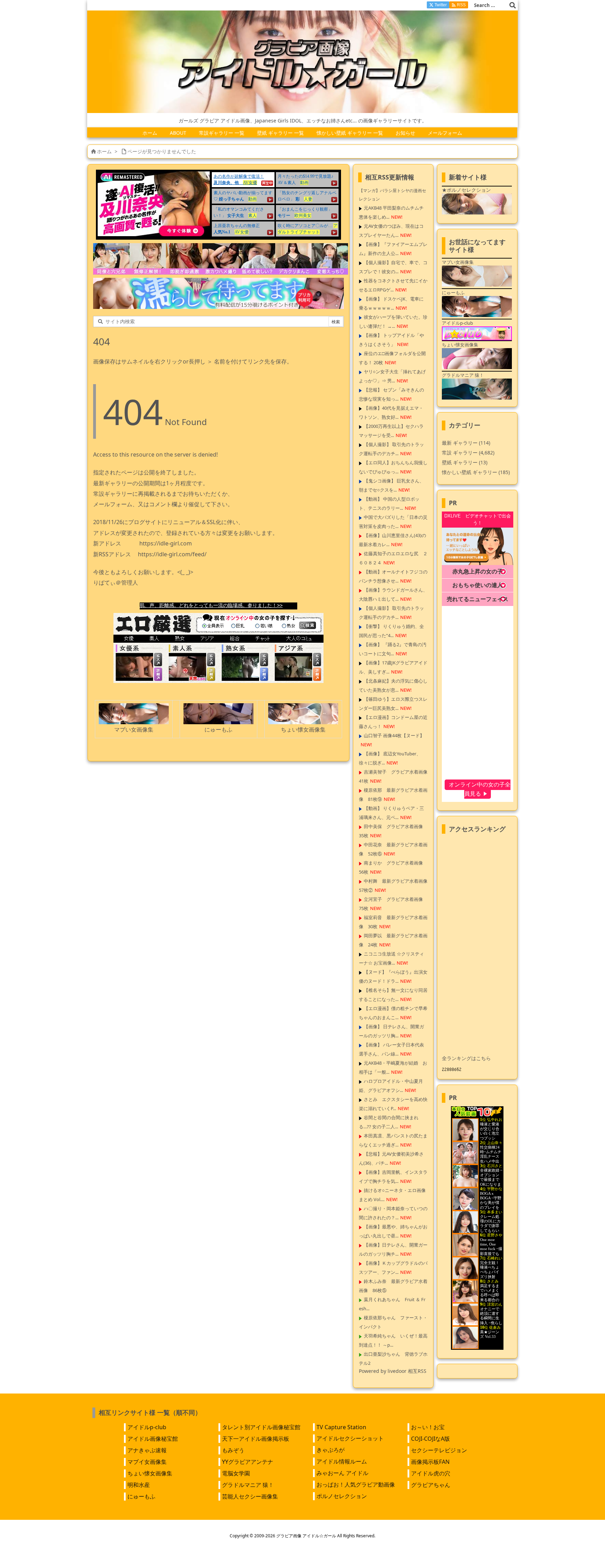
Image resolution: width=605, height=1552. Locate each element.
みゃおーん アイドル (342, 1473)
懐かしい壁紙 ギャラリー (476, 472)
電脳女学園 (236, 1473)
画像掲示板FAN (430, 1462)
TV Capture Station (341, 1427)
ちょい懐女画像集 (149, 1473)
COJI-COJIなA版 (430, 1438)
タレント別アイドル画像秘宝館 (261, 1427)
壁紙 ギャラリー (464, 462)
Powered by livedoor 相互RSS (392, 1371)
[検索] (512, 5)
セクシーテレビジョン (439, 1450)
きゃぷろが (331, 1450)
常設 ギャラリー (460, 452)
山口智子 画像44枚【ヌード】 (394, 735)
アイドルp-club (146, 1427)
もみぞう (233, 1450)
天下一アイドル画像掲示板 (255, 1438)
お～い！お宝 (428, 1427)
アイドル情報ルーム (342, 1461)
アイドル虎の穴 (430, 1473)
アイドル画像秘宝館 (152, 1438)
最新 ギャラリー (466, 442)
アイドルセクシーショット (350, 1438)
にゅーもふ (141, 1496)
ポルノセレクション (342, 1496)
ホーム (104, 151)
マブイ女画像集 (147, 1462)
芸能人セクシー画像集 (250, 1496)
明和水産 (138, 1485)
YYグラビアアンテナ (247, 1462)
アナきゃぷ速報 (147, 1450)
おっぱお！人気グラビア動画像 (356, 1484)
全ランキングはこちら (466, 1058)
